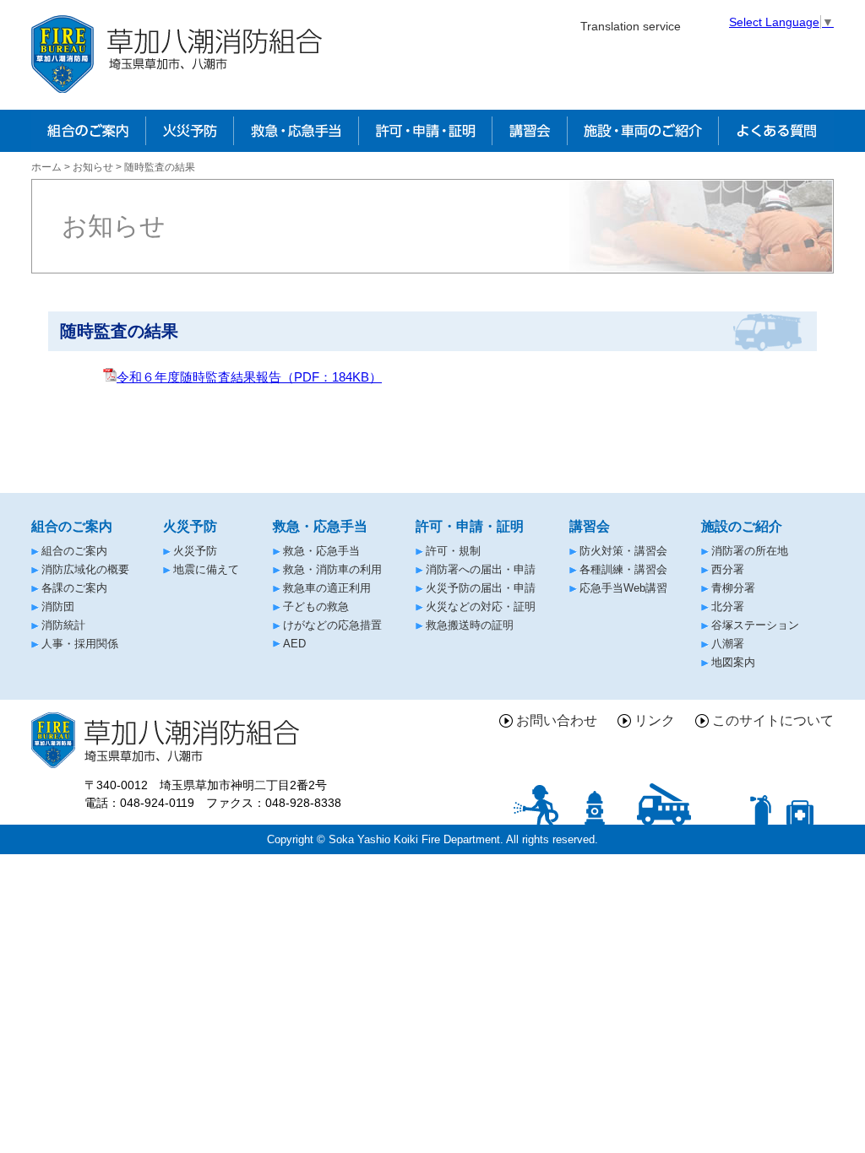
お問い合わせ (556, 720)
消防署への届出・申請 (481, 569)
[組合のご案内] (88, 131)
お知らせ (93, 167)
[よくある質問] (776, 131)
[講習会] (530, 131)
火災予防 (195, 550)
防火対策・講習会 (623, 550)
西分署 (727, 569)
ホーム (46, 167)
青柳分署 (733, 588)
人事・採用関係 (79, 643)
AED (294, 643)
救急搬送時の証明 (470, 625)
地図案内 (733, 662)
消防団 (57, 606)
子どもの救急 (316, 606)
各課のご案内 (74, 588)
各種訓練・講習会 (623, 569)
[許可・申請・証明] (425, 131)
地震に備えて (206, 569)
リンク (654, 720)
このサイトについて (773, 720)
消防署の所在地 (749, 550)
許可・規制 (453, 550)
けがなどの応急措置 (332, 625)
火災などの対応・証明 (481, 606)
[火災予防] (189, 131)
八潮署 (727, 643)
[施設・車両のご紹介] (643, 131)
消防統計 (63, 625)
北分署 (727, 606)
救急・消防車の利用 (332, 569)
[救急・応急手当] (295, 131)
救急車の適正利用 (327, 588)
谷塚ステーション (755, 625)
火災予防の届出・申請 (481, 588)
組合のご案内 (74, 550)
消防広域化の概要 (85, 569)
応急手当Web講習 (623, 588)
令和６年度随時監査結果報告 (249, 377)
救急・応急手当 (321, 550)
